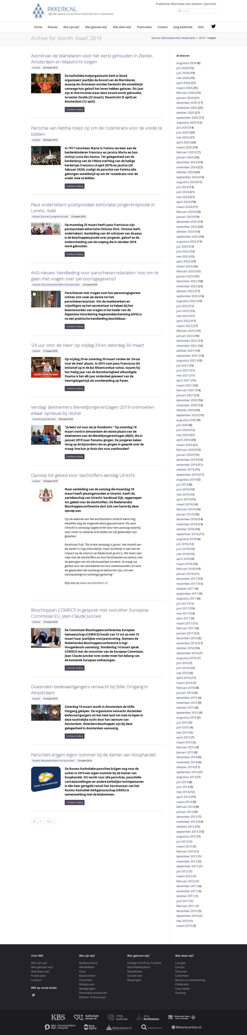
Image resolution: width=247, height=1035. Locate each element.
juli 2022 (182, 306)
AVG (201, 27)
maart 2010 (184, 926)
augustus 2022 (186, 301)
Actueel (36, 67)
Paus (82, 971)
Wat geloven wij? (96, 27)
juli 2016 (182, 663)
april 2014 (183, 797)
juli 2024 (182, 187)
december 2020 (186, 400)
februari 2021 (185, 390)
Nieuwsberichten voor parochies (63, 284)
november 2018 (186, 524)
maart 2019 (184, 504)
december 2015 (186, 698)
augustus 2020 (186, 420)
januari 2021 (185, 395)
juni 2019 (182, 489)
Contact (163, 27)
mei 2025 (182, 137)
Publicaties (144, 27)
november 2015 (186, 703)
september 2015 (187, 712)
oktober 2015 (185, 707)
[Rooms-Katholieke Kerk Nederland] (73, 11)
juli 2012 (182, 871)
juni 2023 (182, 251)
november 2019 (186, 465)
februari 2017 (185, 628)
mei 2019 (182, 494)
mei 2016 (182, 673)
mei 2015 (182, 732)
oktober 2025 (185, 112)
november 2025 (186, 108)
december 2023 (186, 222)
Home (38, 27)
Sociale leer (134, 976)
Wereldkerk (86, 967)
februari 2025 (185, 152)
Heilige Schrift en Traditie (144, 963)
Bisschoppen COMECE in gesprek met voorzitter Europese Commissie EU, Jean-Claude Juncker (90, 613)
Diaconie (181, 971)
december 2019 (186, 460)
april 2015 (183, 737)
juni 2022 (182, 311)
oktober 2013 (185, 826)
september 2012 (187, 866)
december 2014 (186, 757)
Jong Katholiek (182, 27)
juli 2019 (182, 484)
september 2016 (187, 653)
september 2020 (187, 415)
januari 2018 (185, 574)
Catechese (182, 976)
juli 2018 (182, 544)
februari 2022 (185, 331)
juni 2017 (182, 608)
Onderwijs (182, 984)
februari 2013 (185, 851)
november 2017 (186, 584)
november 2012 (186, 861)
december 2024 (186, 162)
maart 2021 (184, 385)
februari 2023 (185, 271)
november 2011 (186, 891)
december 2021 (186, 341)
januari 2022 (185, 336)
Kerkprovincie (88, 963)
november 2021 (186, 346)
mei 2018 (182, 554)
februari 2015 (185, 747)
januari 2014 (185, 812)
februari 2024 (185, 212)
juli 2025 (182, 127)
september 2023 (187, 236)
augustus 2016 (186, 658)
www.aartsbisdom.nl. (94, 583)
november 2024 (186, 167)
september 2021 (187, 355)
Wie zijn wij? (71, 27)
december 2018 (186, 519)
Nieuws (53, 27)
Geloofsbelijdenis (138, 967)
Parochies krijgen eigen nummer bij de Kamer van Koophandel (93, 755)
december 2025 (186, 103)
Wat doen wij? (122, 27)
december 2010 (186, 911)
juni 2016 (182, 668)
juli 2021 (182, 365)
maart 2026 (184, 88)
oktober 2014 (185, 767)
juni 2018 (182, 549)
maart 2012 (184, 876)
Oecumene (182, 988)
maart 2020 (184, 445)
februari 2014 (185, 807)
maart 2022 (184, 326)
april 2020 (183, 440)
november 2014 (186, 762)
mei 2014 (182, 792)
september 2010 (187, 916)
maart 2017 (184, 623)
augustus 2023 (186, 241)
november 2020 (186, 405)
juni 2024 (182, 192)
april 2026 (183, 83)
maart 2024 (184, 207)
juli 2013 (182, 841)
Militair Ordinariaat (92, 997)
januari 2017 (185, 633)
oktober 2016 (185, 648)
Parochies (85, 980)
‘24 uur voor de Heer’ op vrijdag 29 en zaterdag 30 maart (87, 345)
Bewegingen (87, 988)
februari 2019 (185, 509)
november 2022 (186, 286)
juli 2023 (182, 246)
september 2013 (187, 831)
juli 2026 (182, 68)
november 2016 (186, 643)
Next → (50, 821)
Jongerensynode (59, 216)
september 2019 (187, 474)
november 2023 (186, 227)
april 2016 (183, 678)
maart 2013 (184, 846)
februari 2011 (185, 906)
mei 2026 (182, 78)
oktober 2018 (185, 529)
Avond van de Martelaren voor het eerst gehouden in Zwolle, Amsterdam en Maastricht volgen (92, 59)
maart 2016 (184, 683)
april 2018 (183, 559)
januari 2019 (185, 514)
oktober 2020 (185, 410)
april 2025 (183, 142)
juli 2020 (182, 425)
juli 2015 (182, 722)
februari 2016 (185, 688)
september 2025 (187, 118)
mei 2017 (182, 613)
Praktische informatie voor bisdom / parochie (186, 4)
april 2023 (183, 261)
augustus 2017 (186, 598)
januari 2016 (185, 693)
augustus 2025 (186, 122)
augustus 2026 (186, 63)
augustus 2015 (186, 717)
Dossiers (45, 216)
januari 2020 (185, 455)
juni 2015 (182, 727)
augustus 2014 (186, 777)
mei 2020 (182, 435)
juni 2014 (182, 787)
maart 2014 (184, 802)
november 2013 (186, 822)
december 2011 (186, 886)
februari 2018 (185, 569)
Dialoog (180, 993)
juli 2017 (182, 603)
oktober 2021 (185, 350)
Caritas (180, 967)
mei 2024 (182, 197)
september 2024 (187, 177)
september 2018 (187, 534)
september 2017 (187, 593)
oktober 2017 (185, 588)
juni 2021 (182, 370)
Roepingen (134, 980)
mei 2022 (182, 316)
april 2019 (183, 499)
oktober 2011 (185, 896)
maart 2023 (184, 266)
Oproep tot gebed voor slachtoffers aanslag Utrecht (83, 475)
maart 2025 (184, 147)
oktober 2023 (185, 231)
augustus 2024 (186, 182)
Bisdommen (87, 976)
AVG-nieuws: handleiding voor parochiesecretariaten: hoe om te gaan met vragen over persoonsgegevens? (94, 276)
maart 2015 (184, 742)
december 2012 (186, 856)
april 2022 (183, 321)
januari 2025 (185, 157)
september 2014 (187, 772)
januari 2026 (185, 98)
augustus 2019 (186, 479)
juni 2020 (182, 430)
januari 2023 (185, 276)
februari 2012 (185, 881)
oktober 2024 (185, 172)
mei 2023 (182, 256)
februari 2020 (185, 450)
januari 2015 (185, 752)
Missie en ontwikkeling (190, 980)
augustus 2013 (186, 836)
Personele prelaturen (93, 993)
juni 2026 (182, 73)
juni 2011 (182, 901)
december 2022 (186, 281)
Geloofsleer (134, 971)
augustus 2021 (186, 360)
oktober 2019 (185, 469)
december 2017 (186, 579)
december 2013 (186, 817)
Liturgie (180, 963)
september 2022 (187, 296)
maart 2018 (184, 564)
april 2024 (183, 202)
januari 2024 (185, 217)
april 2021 (183, 380)
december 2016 (186, 638)
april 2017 (183, 618)
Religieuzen (86, 984)
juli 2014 (182, 782)
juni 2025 (182, 132)
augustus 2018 (186, 539)
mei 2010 (182, 921)
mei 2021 (182, 375)
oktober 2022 (185, 291)
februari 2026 (185, 93)
